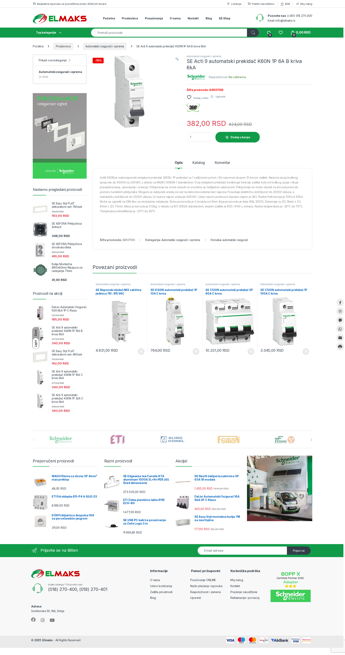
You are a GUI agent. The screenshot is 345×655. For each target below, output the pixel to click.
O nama (175, 18)
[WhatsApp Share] (340, 329)
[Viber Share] (340, 311)
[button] (177, 59)
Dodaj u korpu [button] (141, 351)
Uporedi (195, 597)
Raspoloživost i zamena (205, 592)
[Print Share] (340, 346)
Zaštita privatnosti (161, 592)
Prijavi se (299, 550)
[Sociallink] (33, 619)
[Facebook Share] (340, 302)
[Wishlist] (280, 32)
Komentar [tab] (222, 163)
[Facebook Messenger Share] (340, 320)
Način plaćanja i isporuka (206, 586)
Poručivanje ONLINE (203, 580)
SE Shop (224, 18)
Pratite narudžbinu (263, 3)
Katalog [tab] (198, 163)
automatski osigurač (235, 240)
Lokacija (236, 3)
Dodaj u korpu (240, 137)
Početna (109, 18)
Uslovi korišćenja (161, 586)
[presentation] (311, 439)
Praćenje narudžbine (243, 592)
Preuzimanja (154, 18)
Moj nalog (306, 3)
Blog (209, 18)
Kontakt (193, 18)
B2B (287, 3)
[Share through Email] (340, 337)
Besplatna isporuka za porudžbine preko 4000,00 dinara (71, 3)
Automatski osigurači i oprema (104, 46)
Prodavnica (130, 18)
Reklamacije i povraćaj (244, 597)
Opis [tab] (178, 163)
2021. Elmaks (43, 640)
